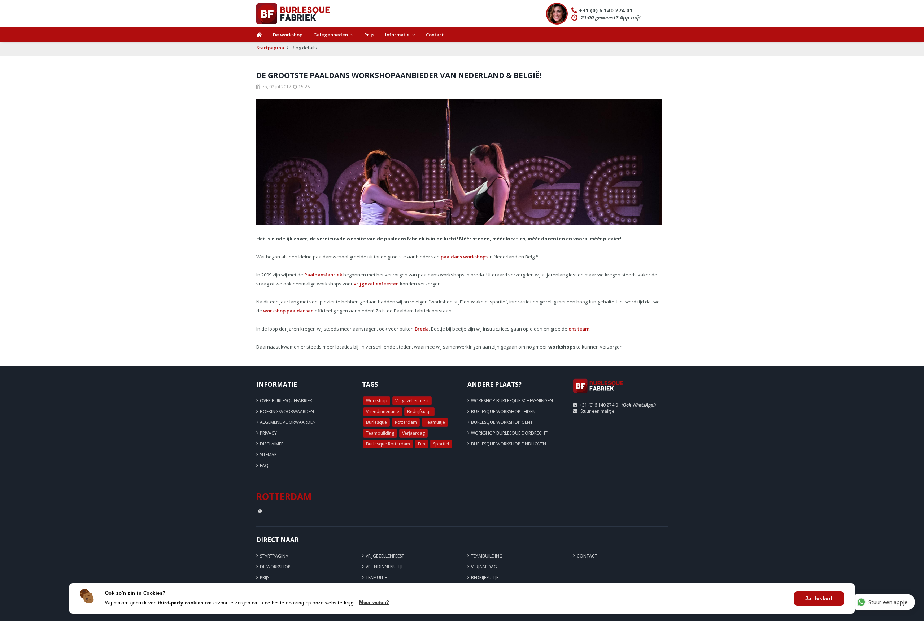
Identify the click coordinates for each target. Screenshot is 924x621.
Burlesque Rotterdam (388, 444)
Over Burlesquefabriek (286, 401)
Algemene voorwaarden (288, 422)
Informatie (397, 34)
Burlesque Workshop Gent (502, 422)
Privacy (268, 433)
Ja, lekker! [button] (819, 598)
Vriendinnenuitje (382, 411)
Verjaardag (413, 433)
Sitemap (268, 455)
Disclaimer (272, 444)
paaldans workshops (464, 256)
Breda (422, 328)
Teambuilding (380, 433)
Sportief (441, 444)
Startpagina (270, 47)
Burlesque (376, 422)
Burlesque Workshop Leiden (503, 411)
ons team (578, 328)
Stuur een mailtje (597, 411)
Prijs (369, 34)
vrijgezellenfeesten (376, 283)
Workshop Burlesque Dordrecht (509, 433)
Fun (421, 444)
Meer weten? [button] (374, 602)
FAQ (264, 465)
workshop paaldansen (288, 310)
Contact (435, 34)
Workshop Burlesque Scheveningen (512, 401)
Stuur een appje (888, 602)
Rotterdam (406, 422)
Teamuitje (435, 422)
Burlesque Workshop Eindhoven (508, 444)
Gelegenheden (330, 34)
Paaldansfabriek (323, 274)
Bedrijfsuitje (419, 411)
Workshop (376, 401)
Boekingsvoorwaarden (287, 411)
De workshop (287, 34)
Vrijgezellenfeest (412, 401)
